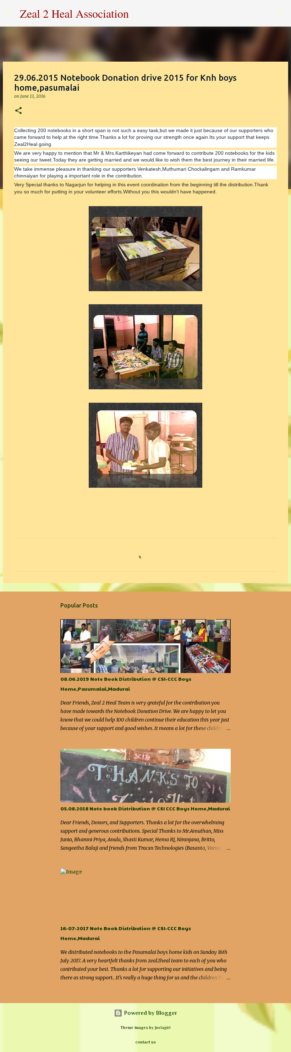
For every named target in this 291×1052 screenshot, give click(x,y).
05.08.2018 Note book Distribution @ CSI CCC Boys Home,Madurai (145, 808)
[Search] (138, 13)
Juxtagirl (162, 1027)
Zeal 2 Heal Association (74, 13)
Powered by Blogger (149, 1013)
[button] (18, 111)
